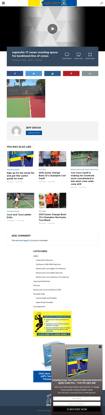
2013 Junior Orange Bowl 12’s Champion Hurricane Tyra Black (52, 217)
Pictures (42, 169)
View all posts (34, 133)
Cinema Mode (90, 58)
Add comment (67, 58)
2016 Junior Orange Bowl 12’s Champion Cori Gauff (52, 176)
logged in (27, 240)
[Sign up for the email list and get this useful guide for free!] (20, 159)
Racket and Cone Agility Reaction (84, 169)
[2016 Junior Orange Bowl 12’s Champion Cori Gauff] (52, 158)
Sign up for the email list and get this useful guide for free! (20, 176)
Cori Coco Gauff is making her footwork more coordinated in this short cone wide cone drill (82, 178)
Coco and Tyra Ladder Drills (19, 216)
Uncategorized (13, 170)
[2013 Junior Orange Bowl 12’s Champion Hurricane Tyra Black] (52, 200)
